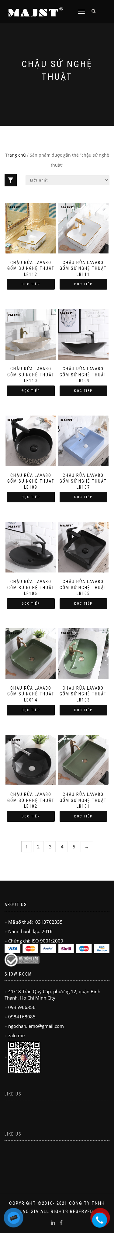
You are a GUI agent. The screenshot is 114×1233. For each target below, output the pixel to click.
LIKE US (13, 1134)
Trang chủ (15, 155)
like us (13, 1094)
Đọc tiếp (31, 284)
